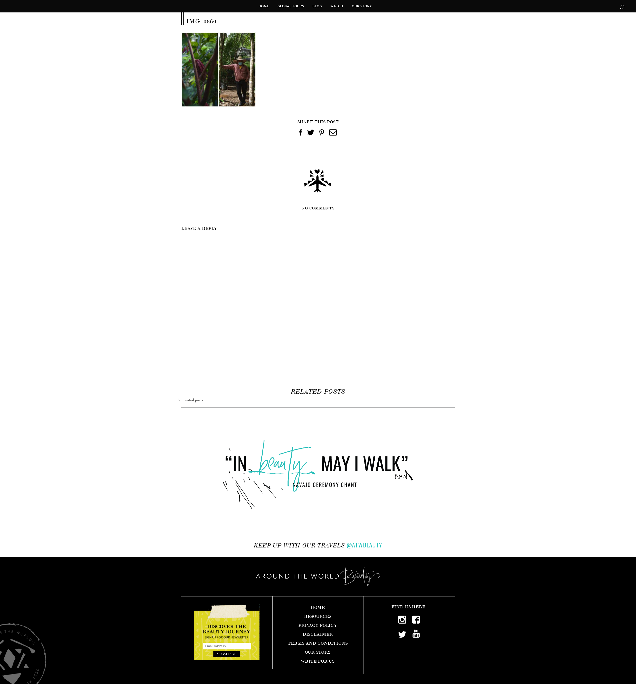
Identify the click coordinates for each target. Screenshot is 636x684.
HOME (318, 607)
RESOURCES (318, 616)
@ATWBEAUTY (364, 544)
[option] (318, 467)
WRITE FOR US (318, 661)
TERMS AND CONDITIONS (318, 643)
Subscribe (226, 654)
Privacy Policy (317, 625)
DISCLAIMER (318, 634)
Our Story (318, 652)
